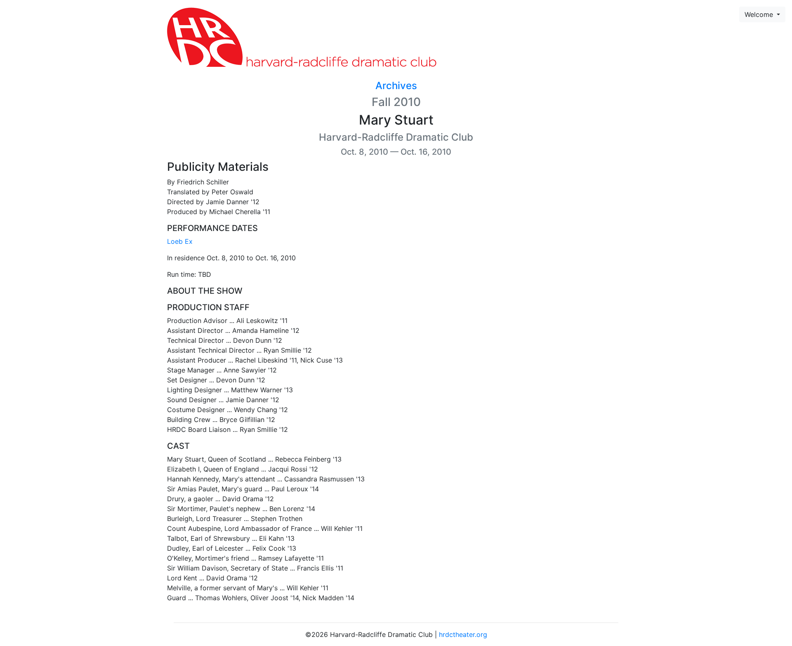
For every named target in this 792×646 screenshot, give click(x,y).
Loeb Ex (180, 241)
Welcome (760, 14)
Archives (396, 86)
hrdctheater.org (463, 634)
